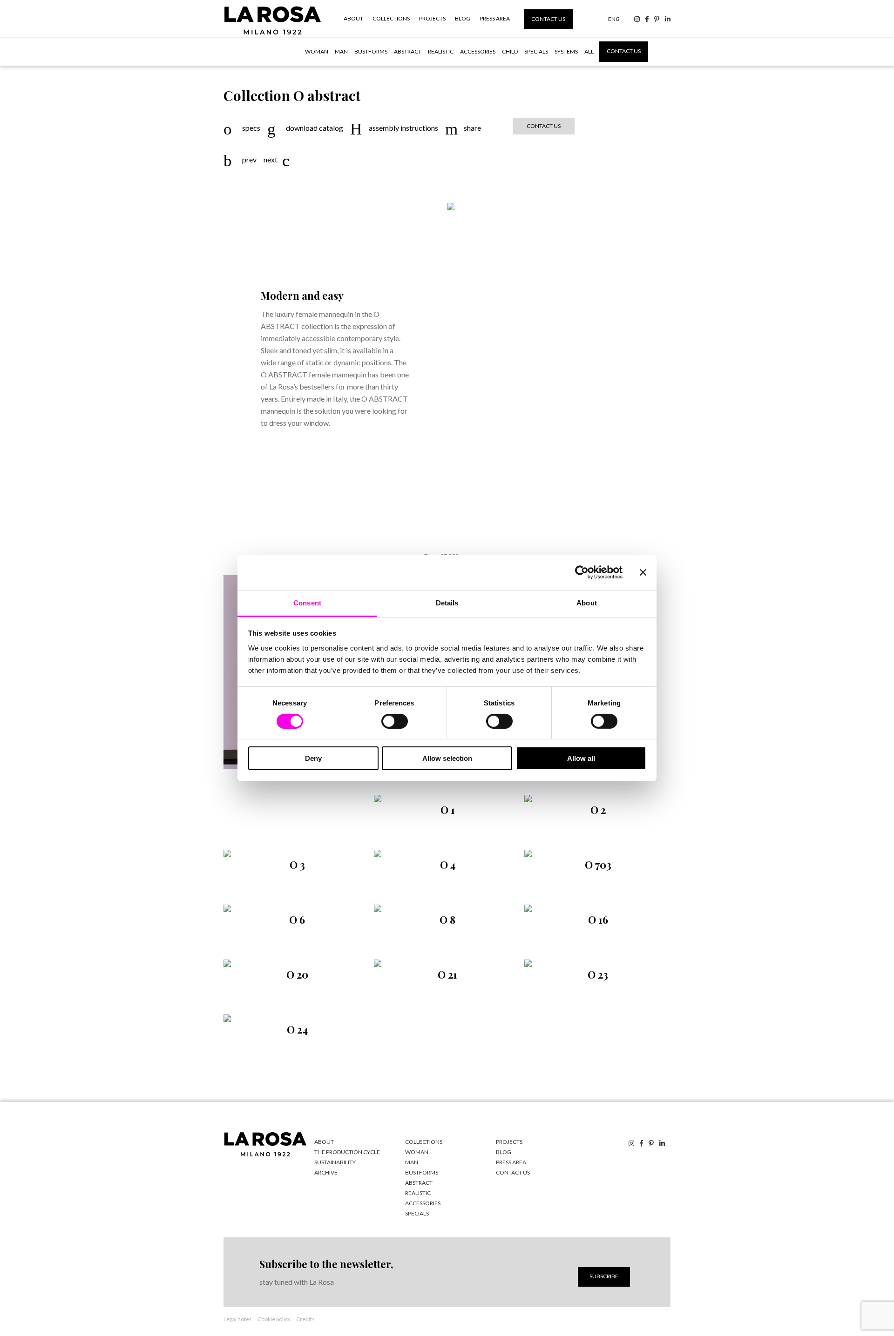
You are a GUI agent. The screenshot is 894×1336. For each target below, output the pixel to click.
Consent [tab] (307, 602)
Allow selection (447, 758)
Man (341, 51)
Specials (536, 51)
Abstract (407, 51)
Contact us (548, 18)
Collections (391, 18)
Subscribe (603, 1276)
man (411, 1162)
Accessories (477, 51)
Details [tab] (447, 602)
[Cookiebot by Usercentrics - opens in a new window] (582, 572)
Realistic (441, 51)
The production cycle (347, 1151)
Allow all (581, 758)
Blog (462, 18)
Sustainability (335, 1162)
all (589, 51)
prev (249, 159)
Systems (566, 51)
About (353, 18)
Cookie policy (274, 1319)
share (472, 128)
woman (416, 1151)
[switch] (394, 721)
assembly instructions (403, 128)
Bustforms (370, 51)
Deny (313, 758)
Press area (495, 18)
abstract (419, 1182)
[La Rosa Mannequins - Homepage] (273, 34)
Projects (432, 18)
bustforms (421, 1172)
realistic (418, 1192)
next (271, 159)
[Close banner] (643, 572)
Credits (305, 1319)
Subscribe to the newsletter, (326, 1264)
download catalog (314, 128)
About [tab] (586, 602)
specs (251, 128)
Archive (326, 1172)
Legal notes (238, 1319)
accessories (422, 1203)
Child (510, 51)
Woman (316, 51)
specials (417, 1213)
